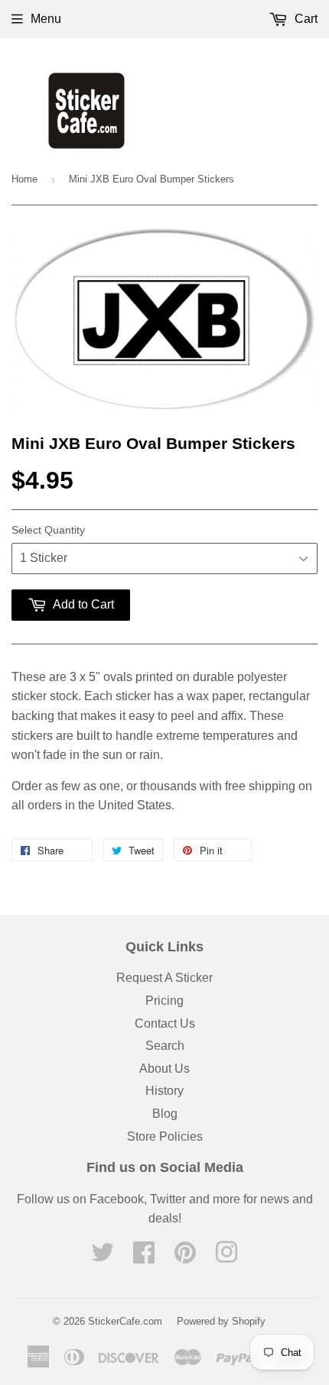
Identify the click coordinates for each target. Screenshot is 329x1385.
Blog (165, 1113)
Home (24, 179)
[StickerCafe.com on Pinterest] (185, 1257)
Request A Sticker (164, 977)
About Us (164, 1068)
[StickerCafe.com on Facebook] (143, 1257)
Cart (305, 18)
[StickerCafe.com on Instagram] (226, 1257)
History (164, 1090)
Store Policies (165, 1136)
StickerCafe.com (125, 1321)
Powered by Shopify (221, 1321)
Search (164, 1045)
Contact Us (165, 1023)
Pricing (164, 1000)
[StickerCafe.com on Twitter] (102, 1257)
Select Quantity (48, 530)
